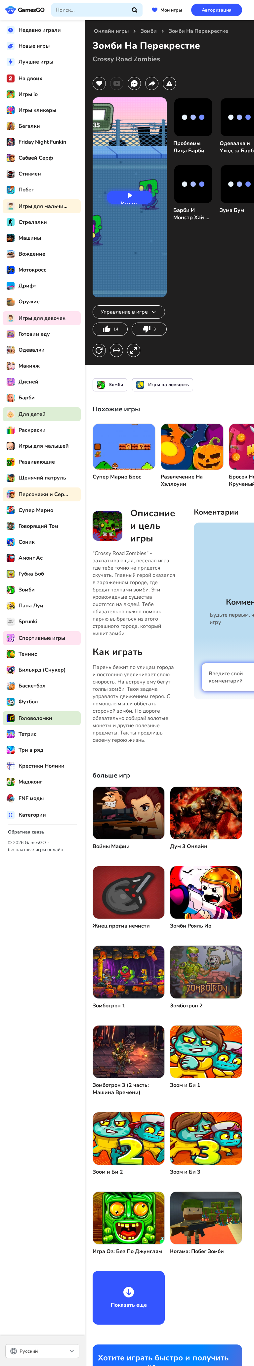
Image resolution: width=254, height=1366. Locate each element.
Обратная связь (26, 832)
